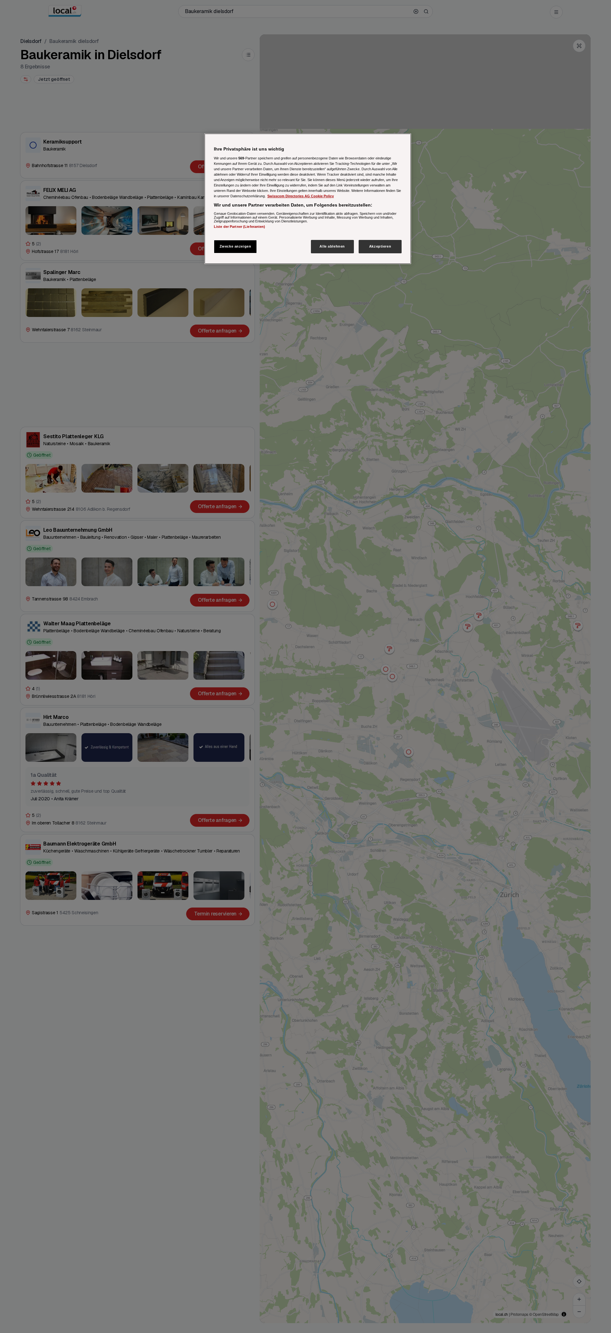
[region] (307, 198)
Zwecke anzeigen (235, 246)
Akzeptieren (380, 246)
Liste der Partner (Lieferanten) (239, 226)
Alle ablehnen (332, 246)
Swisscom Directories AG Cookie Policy (300, 196)
